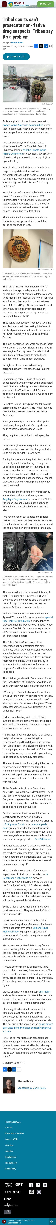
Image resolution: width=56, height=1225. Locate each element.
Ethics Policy (10, 1169)
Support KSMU (11, 1139)
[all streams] (52, 1221)
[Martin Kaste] (9, 1085)
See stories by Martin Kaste (32, 1087)
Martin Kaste (17, 42)
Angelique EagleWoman (15, 499)
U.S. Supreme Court (13, 824)
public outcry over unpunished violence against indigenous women (28, 1028)
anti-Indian (44, 991)
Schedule (9, 1145)
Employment (10, 1157)
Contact (8, 1128)
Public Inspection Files (14, 1133)
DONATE (46, 4)
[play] (4, 1221)
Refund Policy (11, 1163)
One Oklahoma (42, 839)
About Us (9, 1151)
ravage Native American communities (23, 125)
